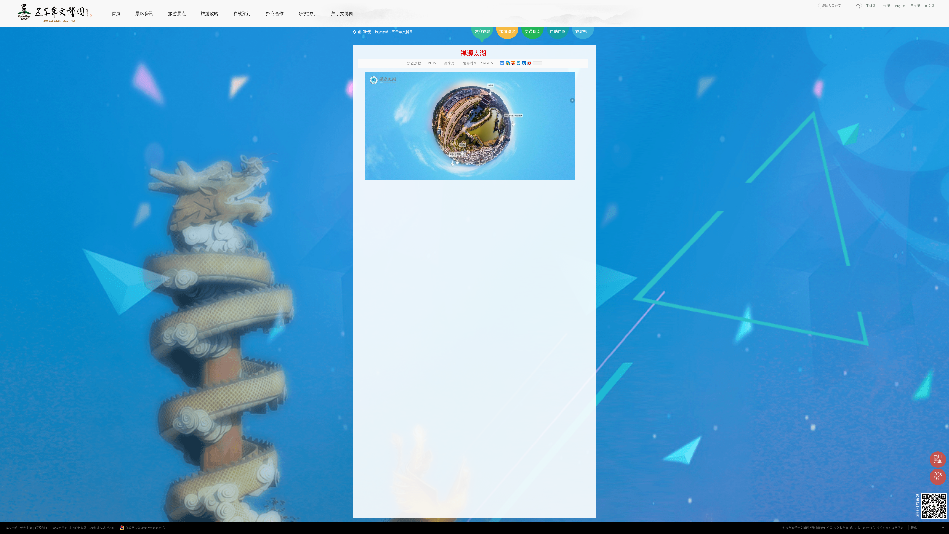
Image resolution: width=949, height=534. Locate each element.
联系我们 (41, 528)
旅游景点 (177, 13)
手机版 (871, 6)
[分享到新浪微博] (513, 63)
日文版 (915, 6)
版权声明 (11, 528)
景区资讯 (144, 13)
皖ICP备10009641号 (862, 528)
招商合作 (275, 13)
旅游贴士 (583, 31)
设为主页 (26, 528)
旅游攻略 (209, 13)
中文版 (885, 6)
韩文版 (930, 6)
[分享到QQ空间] (507, 63)
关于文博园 (342, 13)
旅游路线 (507, 31)
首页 (116, 13)
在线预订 (242, 13)
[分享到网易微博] (529, 63)
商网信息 (898, 528)
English (900, 6)
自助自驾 (558, 31)
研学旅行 (307, 13)
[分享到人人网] (523, 63)
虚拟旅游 (482, 31)
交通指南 (532, 31)
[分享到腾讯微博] (518, 63)
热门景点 (938, 458)
